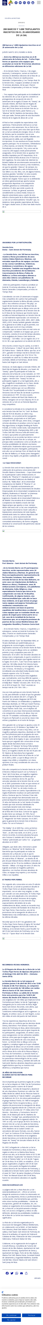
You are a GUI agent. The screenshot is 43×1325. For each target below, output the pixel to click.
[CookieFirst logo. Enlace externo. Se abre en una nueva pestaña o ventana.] (3, 1292)
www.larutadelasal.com (12, 1185)
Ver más (37, 1278)
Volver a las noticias (12, 18)
